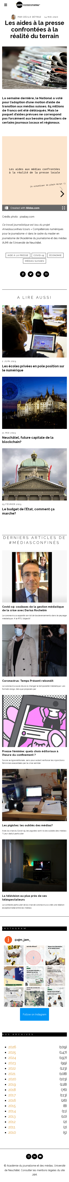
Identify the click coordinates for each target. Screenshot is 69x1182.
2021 (12, 1074)
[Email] (46, 274)
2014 (12, 1111)
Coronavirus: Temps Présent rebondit (27, 680)
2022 (12, 1068)
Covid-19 (39, 255)
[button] (14, 955)
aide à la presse (18, 255)
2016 (12, 1100)
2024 (12, 1058)
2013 (12, 1116)
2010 (12, 1132)
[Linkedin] (38, 274)
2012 (12, 1122)
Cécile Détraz (32, 17)
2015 (12, 1106)
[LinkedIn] (34, 1156)
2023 (12, 1063)
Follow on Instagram (34, 1014)
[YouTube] (40, 1156)
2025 (12, 1052)
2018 (12, 1090)
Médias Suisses (34, 261)
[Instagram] (28, 1156)
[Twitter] (30, 274)
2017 (12, 1095)
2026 (12, 1047)
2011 (11, 1127)
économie (55, 255)
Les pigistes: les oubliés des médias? (27, 825)
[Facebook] (23, 274)
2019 (12, 1084)
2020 (12, 1079)
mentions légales (46, 1170)
